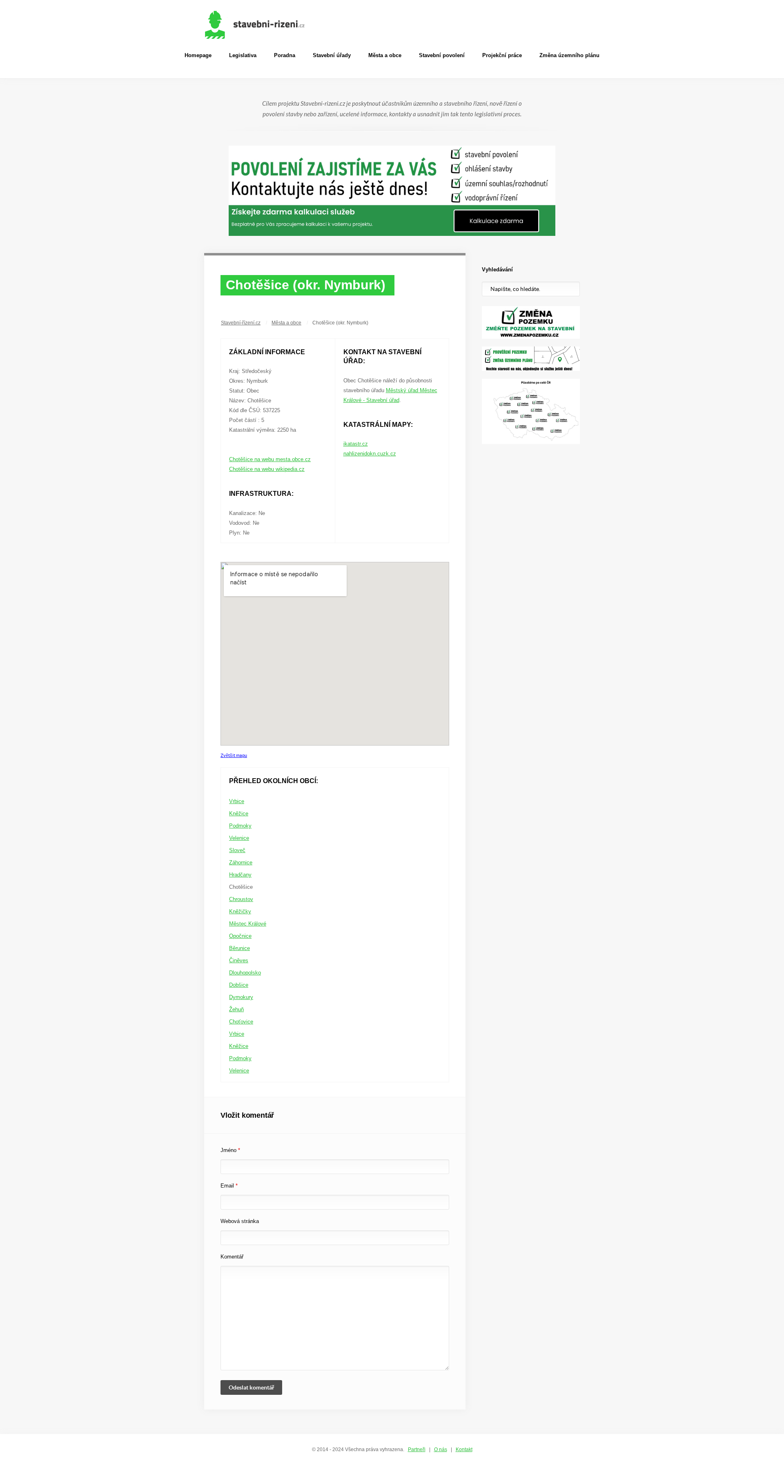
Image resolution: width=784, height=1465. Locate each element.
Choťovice (241, 1022)
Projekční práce (502, 55)
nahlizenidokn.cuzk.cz (369, 454)
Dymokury (241, 997)
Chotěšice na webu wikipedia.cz (267, 469)
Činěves (238, 960)
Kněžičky (240, 911)
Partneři (416, 1449)
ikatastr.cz (355, 444)
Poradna (284, 55)
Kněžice (238, 813)
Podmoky (240, 826)
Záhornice (240, 862)
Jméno (230, 1150)
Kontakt (464, 1449)
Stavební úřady (332, 55)
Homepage (198, 55)
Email (229, 1186)
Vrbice (236, 801)
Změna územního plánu (569, 55)
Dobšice (238, 985)
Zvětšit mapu (233, 755)
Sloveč (237, 850)
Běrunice (239, 948)
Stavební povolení (442, 55)
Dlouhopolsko (245, 973)
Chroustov (241, 899)
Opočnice (240, 936)
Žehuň (236, 1009)
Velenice (239, 838)
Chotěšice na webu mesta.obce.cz (270, 459)
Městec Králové (247, 924)
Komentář (231, 1257)
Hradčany (240, 875)
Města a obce (384, 55)
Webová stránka (239, 1221)
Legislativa (242, 55)
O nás (440, 1449)
